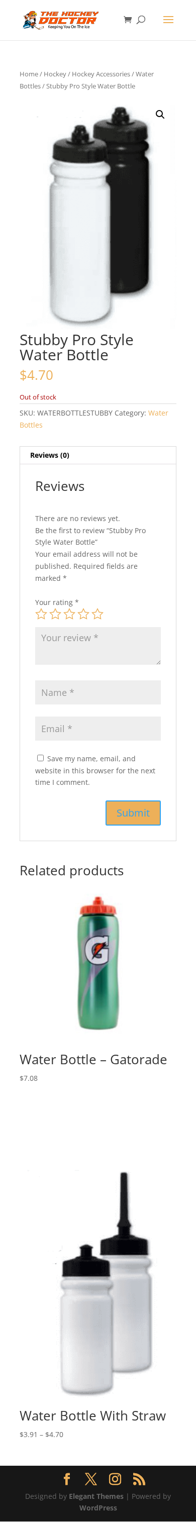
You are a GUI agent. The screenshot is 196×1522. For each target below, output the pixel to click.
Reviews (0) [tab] (49, 455)
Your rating (57, 602)
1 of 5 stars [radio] (41, 614)
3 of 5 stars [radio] (69, 614)
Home (29, 73)
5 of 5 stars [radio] (97, 614)
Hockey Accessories (101, 73)
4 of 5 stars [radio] (83, 614)
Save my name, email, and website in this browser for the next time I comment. (95, 770)
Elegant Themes (96, 1496)
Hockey (55, 73)
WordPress (98, 1507)
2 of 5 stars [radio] (55, 614)
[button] (160, 115)
